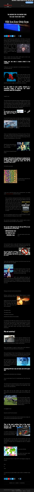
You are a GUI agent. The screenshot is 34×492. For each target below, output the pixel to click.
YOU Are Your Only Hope (17, 17)
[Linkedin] (13, 36)
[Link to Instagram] (28, 5)
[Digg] (11, 36)
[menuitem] (21, 6)
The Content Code (9, 193)
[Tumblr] (20, 36)
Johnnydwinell (22, 482)
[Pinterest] (9, 36)
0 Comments (17, 482)
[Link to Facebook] (27, 5)
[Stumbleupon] (16, 35)
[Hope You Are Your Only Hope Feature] (17, 27)
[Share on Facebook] (5, 36)
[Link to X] (26, 5)
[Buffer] (18, 36)
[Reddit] (14, 36)
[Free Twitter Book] (7, 36)
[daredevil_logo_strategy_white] (8, 6)
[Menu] (23, 5)
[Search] (21, 6)
